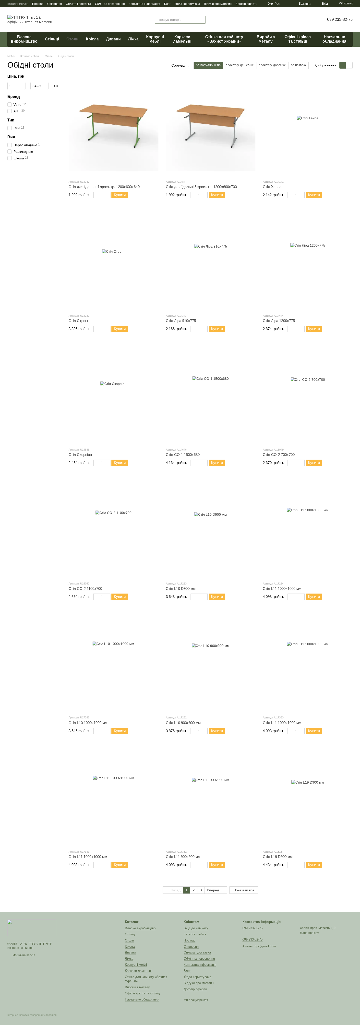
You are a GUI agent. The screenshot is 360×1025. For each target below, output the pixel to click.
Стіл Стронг (78, 321)
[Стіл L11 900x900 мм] (211, 797)
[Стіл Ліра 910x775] (211, 261)
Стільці (52, 39)
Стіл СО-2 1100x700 (85, 588)
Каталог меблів (17, 4)
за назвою (298, 65)
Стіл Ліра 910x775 (181, 321)
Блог (167, 4)
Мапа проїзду (309, 933)
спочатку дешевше (240, 65)
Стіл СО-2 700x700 (279, 455)
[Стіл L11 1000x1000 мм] (308, 528)
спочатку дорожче (272, 65)
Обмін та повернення (110, 4)
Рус (277, 3)
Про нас (37, 4)
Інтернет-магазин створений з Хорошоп (32, 1014)
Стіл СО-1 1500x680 (183, 455)
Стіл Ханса (272, 187)
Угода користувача (187, 4)
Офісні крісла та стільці (298, 39)
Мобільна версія (23, 955)
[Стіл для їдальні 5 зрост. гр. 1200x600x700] (211, 127)
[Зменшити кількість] (96, 195)
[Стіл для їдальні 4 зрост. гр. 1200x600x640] (113, 127)
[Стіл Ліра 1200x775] (308, 261)
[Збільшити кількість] (108, 195)
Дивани (113, 39)
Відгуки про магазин (218, 4)
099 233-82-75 (340, 20)
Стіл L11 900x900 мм (183, 857)
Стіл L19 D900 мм (277, 857)
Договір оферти (246, 4)
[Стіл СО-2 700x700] (308, 394)
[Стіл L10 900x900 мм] (211, 662)
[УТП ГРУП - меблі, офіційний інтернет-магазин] (31, 927)
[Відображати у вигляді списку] (349, 65)
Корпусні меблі (155, 39)
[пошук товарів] (201, 20)
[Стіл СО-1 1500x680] (211, 394)
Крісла (92, 39)
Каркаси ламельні (182, 39)
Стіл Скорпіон (80, 455)
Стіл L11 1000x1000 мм (282, 588)
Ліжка (133, 39)
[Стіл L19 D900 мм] (308, 797)
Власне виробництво (24, 39)
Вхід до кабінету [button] (196, 928)
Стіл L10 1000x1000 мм (88, 723)
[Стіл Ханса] (308, 127)
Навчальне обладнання (334, 39)
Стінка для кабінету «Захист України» (224, 39)
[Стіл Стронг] (113, 261)
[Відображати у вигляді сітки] (342, 65)
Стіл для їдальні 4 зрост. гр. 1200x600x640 (104, 187)
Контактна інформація (144, 4)
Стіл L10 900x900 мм (183, 723)
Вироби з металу (266, 39)
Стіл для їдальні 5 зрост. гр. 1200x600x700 (201, 187)
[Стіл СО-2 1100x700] (113, 528)
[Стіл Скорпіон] (113, 394)
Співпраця (54, 4)
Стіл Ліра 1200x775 (279, 321)
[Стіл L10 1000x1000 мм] (113, 662)
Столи (72, 39)
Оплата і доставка (78, 4)
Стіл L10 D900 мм (180, 588)
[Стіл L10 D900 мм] (211, 528)
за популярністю (208, 65)
